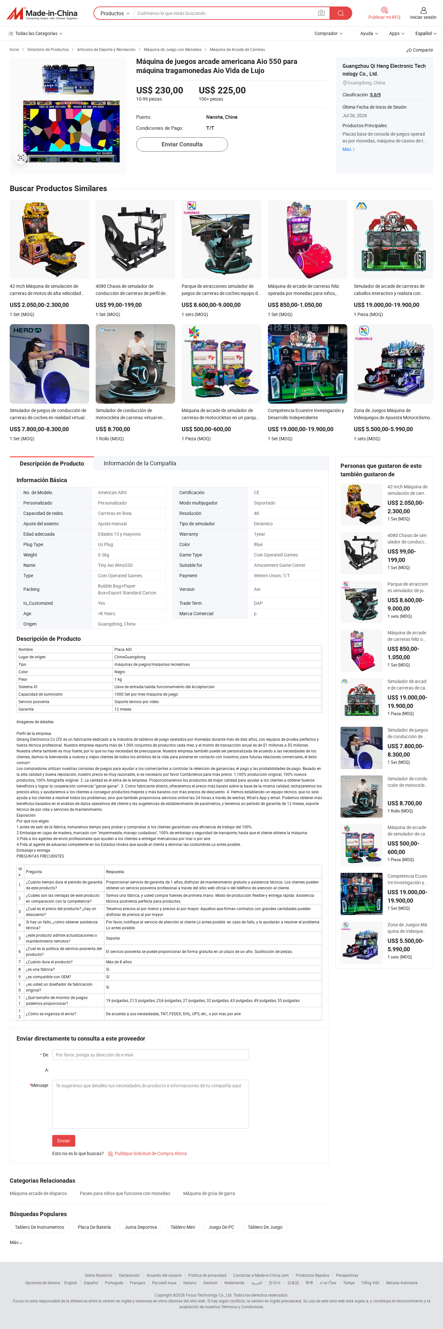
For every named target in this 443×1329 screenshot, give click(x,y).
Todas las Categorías (36, 33)
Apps (394, 33)
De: (44, 1055)
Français (137, 1282)
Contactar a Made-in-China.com (261, 1275)
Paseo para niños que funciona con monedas (125, 1193)
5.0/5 (375, 94)
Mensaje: (39, 1085)
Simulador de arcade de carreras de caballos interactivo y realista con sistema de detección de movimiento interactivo (408, 684)
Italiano (190, 1282)
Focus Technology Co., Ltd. (209, 1295)
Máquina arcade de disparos (38, 1193)
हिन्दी (309, 1282)
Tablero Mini (183, 1227)
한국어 (275, 1282)
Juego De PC (221, 1227)
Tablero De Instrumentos (39, 1227)
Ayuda (366, 33)
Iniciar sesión (423, 17)
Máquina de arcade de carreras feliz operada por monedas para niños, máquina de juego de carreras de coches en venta (408, 635)
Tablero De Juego (265, 1227)
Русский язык (164, 1282)
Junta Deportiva (141, 1227)
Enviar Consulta (182, 144)
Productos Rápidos (312, 1275)
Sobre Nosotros (98, 1275)
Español (91, 1282)
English (70, 1282)
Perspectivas (347, 1275)
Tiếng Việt (370, 1282)
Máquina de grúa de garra (209, 1193)
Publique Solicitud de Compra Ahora (147, 1153)
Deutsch (210, 1282)
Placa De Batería (94, 1227)
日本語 (293, 1282)
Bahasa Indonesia (402, 1282)
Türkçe (348, 1282)
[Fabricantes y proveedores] (41, 13)
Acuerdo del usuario (164, 1275)
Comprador (326, 33)
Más (346, 149)
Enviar (63, 1141)
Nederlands (234, 1282)
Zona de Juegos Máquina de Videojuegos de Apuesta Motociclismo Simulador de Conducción (408, 927)
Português (114, 1282)
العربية (256, 1282)
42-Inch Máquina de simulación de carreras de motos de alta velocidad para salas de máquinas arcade (408, 489)
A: (47, 1070)
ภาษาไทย (328, 1282)
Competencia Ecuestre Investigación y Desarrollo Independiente (408, 879)
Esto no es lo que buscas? (78, 1153)
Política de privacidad (207, 1275)
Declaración (129, 1275)
